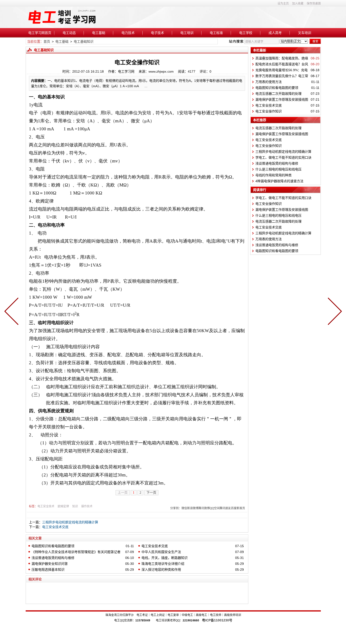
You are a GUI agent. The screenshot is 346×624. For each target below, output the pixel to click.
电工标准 (216, 33)
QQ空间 (215, 508)
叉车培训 (304, 33)
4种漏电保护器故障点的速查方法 (279, 181)
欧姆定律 (63, 506)
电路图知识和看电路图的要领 (53, 546)
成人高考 (275, 33)
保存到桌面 (314, 3)
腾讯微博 (204, 508)
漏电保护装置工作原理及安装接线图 (281, 99)
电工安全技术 (45, 506)
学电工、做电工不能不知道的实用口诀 (283, 157)
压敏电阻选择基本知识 (48, 569)
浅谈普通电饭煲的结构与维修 (53, 558)
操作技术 (87, 506)
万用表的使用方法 (268, 82)
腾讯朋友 (225, 508)
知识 (75, 506)
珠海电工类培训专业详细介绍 (162, 564)
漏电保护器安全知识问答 (50, 564)
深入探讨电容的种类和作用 (161, 569)
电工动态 (69, 33)
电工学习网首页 (39, 33)
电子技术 (157, 33)
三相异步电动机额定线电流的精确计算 (70, 522)
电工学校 (245, 33)
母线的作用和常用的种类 (273, 175)
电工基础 (98, 33)
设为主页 (283, 3)
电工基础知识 (83, 41)
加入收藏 (297, 3)
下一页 (151, 492)
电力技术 (128, 33)
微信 (184, 508)
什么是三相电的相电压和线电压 (278, 169)
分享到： (175, 508)
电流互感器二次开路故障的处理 (278, 93)
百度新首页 (238, 508)
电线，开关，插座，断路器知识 (164, 558)
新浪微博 (192, 508)
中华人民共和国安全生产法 (161, 552)
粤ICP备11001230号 (217, 620)
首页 (47, 41)
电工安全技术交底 (55, 527)
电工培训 (186, 33)
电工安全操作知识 (268, 111)
